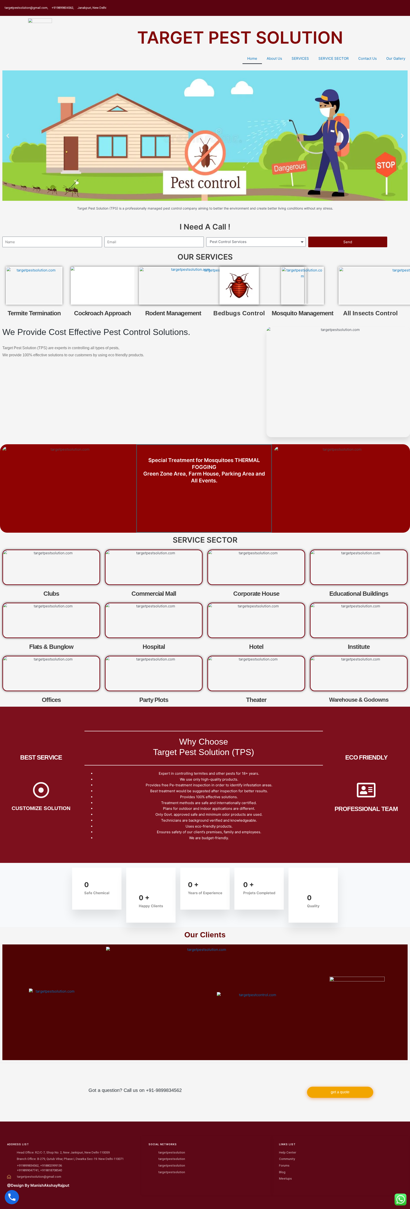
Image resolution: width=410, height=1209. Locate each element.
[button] (8, 135)
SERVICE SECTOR (333, 58)
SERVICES (300, 58)
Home (252, 58)
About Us (274, 58)
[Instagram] (403, 5)
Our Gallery (395, 58)
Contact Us (367, 58)
